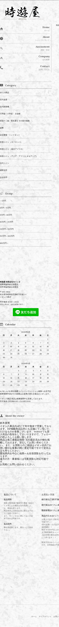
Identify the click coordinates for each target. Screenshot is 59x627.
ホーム (34, 616)
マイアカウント (45, 616)
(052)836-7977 (17, 304)
